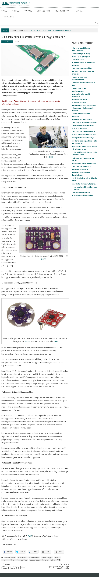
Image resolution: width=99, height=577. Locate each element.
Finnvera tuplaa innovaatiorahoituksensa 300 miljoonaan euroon (84, 147)
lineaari (57, 557)
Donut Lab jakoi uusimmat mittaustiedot (84, 122)
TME (58, 560)
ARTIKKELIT (16, 11)
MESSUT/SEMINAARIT (63, 11)
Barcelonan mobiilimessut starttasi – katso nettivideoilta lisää (83, 126)
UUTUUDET (29, 11)
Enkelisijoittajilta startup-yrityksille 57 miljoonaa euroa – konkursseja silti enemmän (84, 108)
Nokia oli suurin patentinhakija (81, 53)
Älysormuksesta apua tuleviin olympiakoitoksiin (81, 173)
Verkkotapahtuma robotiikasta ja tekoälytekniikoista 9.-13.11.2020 (13, 567)
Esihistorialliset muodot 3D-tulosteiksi (84, 163)
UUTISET (4, 11)
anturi (13, 557)
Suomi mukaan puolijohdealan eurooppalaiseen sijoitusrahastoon (82, 193)
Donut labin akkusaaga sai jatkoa (82, 68)
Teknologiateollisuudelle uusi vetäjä (83, 137)
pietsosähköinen (35, 560)
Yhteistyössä (23, 30)
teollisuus (45, 560)
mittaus (11, 560)
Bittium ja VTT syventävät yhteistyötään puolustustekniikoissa (84, 153)
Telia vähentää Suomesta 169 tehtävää (83, 183)
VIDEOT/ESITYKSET (44, 11)
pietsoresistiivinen (22, 560)
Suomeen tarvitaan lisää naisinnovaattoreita (79, 78)
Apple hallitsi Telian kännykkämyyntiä (83, 131)
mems (4, 560)
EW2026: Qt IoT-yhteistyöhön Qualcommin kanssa (81, 57)
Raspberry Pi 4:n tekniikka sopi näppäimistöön (58, 567)
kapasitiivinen (22, 557)
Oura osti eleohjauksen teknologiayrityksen (79, 89)
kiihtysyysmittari (34, 557)
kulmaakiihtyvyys (47, 557)
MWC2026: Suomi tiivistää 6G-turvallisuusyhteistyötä (81, 100)
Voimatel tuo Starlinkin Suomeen (82, 119)
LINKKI (50, 157)
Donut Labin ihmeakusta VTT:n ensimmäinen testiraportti (81, 167)
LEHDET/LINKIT (9, 17)
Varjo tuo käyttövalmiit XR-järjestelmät (84, 134)
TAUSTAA (79, 11)
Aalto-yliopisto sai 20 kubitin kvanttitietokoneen (81, 49)
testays (53, 560)
